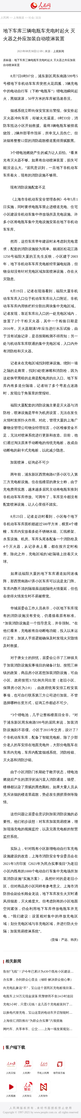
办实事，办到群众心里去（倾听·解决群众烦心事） (38, 979)
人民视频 (11, 1095)
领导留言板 (59, 1073)
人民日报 (11, 1073)
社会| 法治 (35, 17)
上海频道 (18, 17)
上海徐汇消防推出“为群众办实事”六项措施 (33, 1020)
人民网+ (27, 1073)
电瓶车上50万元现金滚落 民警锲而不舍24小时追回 (38, 996)
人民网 (5, 17)
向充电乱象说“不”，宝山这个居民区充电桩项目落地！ (40, 988)
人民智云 (27, 1095)
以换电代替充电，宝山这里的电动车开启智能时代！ (39, 1012)
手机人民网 (43, 1073)
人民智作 (43, 1095)
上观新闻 (58, 51)
